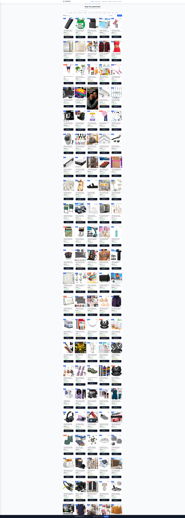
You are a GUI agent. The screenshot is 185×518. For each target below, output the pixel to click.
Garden (86, 12)
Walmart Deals (104, 1)
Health (109, 12)
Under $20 (110, 1)
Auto (113, 12)
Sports (97, 12)
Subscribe (106, 516)
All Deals (92, 1)
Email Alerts (120, 1)
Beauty (105, 12)
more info (99, 3)
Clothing (71, 12)
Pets (89, 12)
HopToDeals (67, 1)
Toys (101, 12)
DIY (93, 12)
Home (76, 12)
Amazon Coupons (98, 1)
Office (117, 12)
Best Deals (114, 1)
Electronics (80, 12)
